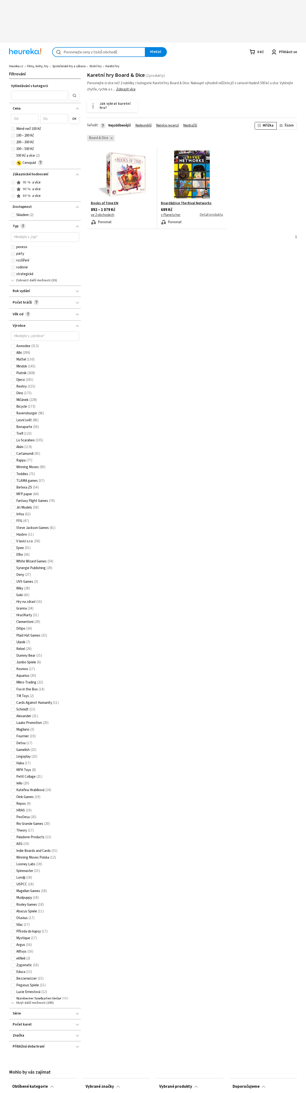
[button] (39, 95)
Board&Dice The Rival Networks (186, 203)
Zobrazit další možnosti (33, 280)
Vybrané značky (100, 1086)
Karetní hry (112, 66)
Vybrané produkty (175, 1086)
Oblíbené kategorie (30, 1086)
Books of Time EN (104, 203)
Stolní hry (95, 66)
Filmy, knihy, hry (37, 66)
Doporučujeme (246, 1086)
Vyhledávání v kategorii (29, 86)
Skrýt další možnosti (31, 1003)
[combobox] (98, 52)
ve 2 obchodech (102, 215)
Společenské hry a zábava (69, 66)
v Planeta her (170, 215)
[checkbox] (13, 129)
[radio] (13, 182)
